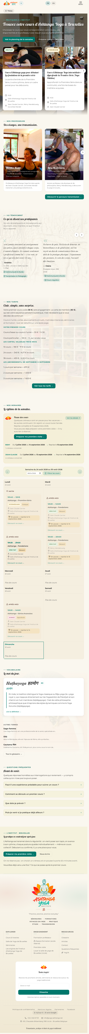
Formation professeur (42, 938)
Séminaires (10, 945)
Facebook (71, 1009)
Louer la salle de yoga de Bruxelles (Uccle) (44, 952)
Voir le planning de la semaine (19, 39)
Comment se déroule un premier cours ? (25, 794)
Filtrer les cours (53, 473)
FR (48, 3)
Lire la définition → (13, 712)
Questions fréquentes (70, 949)
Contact (65, 945)
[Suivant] (84, 71)
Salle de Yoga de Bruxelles (16, 941)
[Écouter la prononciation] (42, 683)
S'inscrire (44, 992)
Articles (65, 941)
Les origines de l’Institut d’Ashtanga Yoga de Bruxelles (15, 951)
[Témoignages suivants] (82, 235)
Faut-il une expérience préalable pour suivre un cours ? (32, 785)
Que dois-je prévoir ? (15, 803)
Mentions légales (45, 1009)
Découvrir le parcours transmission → (64, 197)
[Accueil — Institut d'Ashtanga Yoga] (44, 893)
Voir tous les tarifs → (43, 386)
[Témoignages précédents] (76, 235)
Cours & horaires (12, 938)
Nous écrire (45, 854)
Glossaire (65, 938)
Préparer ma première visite (51, 39)
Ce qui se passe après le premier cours (48, 865)
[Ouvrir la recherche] (21, 3)
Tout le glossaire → (14, 754)
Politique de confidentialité (23, 1009)
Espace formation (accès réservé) (44, 942)
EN (53, 3)
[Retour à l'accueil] (10, 3)
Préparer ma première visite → (30, 437)
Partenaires (59, 1009)
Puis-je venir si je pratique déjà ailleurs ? (24, 812)
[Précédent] (4, 71)
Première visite (40, 947)
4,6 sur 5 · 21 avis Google (46, 1013)
